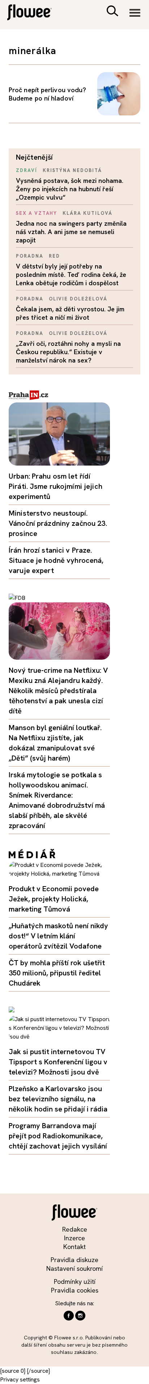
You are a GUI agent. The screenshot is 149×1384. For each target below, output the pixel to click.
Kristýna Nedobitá (72, 170)
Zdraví (26, 170)
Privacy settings (20, 1379)
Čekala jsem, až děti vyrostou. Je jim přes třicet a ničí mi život (70, 313)
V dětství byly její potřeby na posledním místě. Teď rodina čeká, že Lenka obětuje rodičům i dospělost (71, 274)
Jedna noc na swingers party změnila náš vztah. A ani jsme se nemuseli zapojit (71, 231)
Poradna (29, 256)
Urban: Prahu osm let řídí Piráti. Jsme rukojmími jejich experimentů (55, 486)
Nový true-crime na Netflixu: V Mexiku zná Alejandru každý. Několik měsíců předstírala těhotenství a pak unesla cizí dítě (58, 691)
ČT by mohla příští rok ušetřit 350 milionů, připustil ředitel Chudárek (57, 973)
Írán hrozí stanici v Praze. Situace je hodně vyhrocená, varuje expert (56, 560)
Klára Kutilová (87, 213)
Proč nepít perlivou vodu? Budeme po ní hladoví (47, 94)
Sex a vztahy (36, 213)
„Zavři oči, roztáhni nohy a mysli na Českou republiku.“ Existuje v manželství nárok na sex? (68, 351)
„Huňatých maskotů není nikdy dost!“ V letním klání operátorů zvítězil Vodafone (58, 936)
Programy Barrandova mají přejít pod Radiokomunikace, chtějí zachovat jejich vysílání (58, 1136)
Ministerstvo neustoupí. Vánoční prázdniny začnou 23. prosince (58, 523)
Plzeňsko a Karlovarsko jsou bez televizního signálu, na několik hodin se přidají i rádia (58, 1099)
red (54, 256)
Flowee (34, 13)
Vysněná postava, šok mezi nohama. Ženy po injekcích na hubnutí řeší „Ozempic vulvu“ (69, 188)
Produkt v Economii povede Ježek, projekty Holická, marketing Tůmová (54, 899)
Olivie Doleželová (78, 299)
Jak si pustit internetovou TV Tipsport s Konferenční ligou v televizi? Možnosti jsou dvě (58, 1062)
